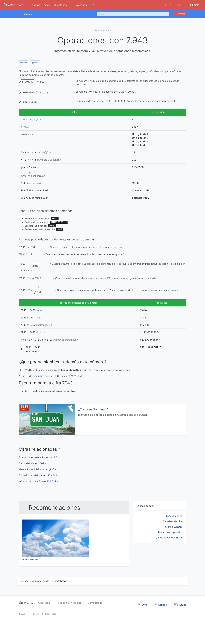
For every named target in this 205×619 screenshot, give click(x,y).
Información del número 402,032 (37, 481)
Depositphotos (58, 580)
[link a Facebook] (161, 604)
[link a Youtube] (180, 604)
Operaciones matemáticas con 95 (38, 457)
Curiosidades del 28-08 (169, 537)
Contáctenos (95, 602)
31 (27, 376)
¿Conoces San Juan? (93, 409)
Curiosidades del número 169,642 (38, 475)
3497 (32, 310)
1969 (57, 376)
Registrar (193, 4)
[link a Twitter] (143, 604)
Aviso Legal (44, 602)
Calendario (80, 4)
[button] (93, 5)
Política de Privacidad (69, 602)
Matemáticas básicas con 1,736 (36, 469)
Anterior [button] (23, 62)
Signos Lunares (173, 526)
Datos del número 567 (31, 463)
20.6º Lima (173, 4)
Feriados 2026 (174, 515)
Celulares (180, 14)
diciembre (38, 376)
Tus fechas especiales (170, 532)
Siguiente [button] (35, 62)
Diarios (35, 4)
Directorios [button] (60, 4)
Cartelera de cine (172, 521)
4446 (143, 317)
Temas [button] (46, 4)
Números (27, 14)
